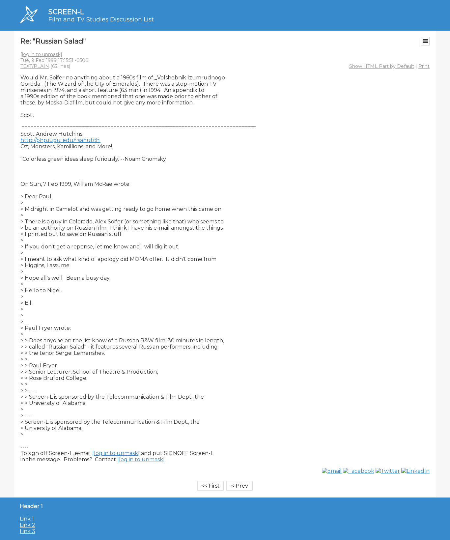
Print (424, 66)
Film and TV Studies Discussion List (101, 19)
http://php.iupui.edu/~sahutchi (60, 140)
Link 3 (27, 531)
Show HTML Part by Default (381, 66)
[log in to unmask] (41, 54)
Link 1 (27, 519)
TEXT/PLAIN (34, 66)
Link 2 (27, 525)
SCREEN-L (66, 12)
